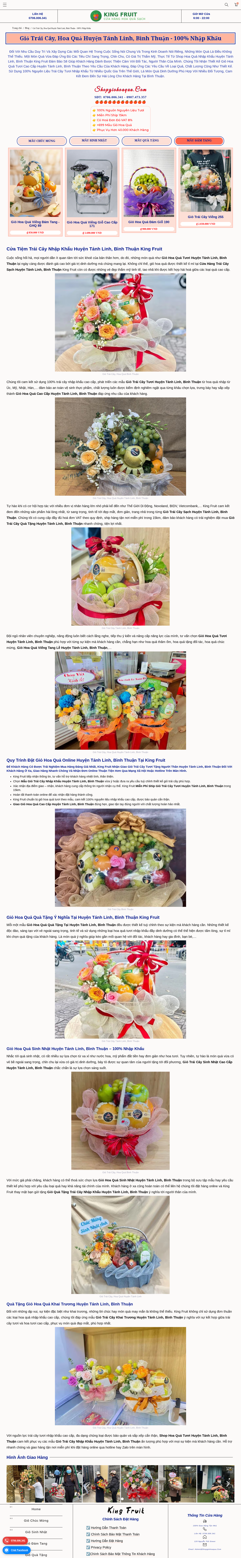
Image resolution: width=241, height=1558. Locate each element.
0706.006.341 (18, 1540)
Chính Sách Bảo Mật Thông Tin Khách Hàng (122, 1554)
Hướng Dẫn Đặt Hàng (107, 1541)
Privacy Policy (101, 1547)
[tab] (42, 141)
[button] (5, 5)
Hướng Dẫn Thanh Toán (108, 1528)
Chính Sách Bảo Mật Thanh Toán (115, 1534)
